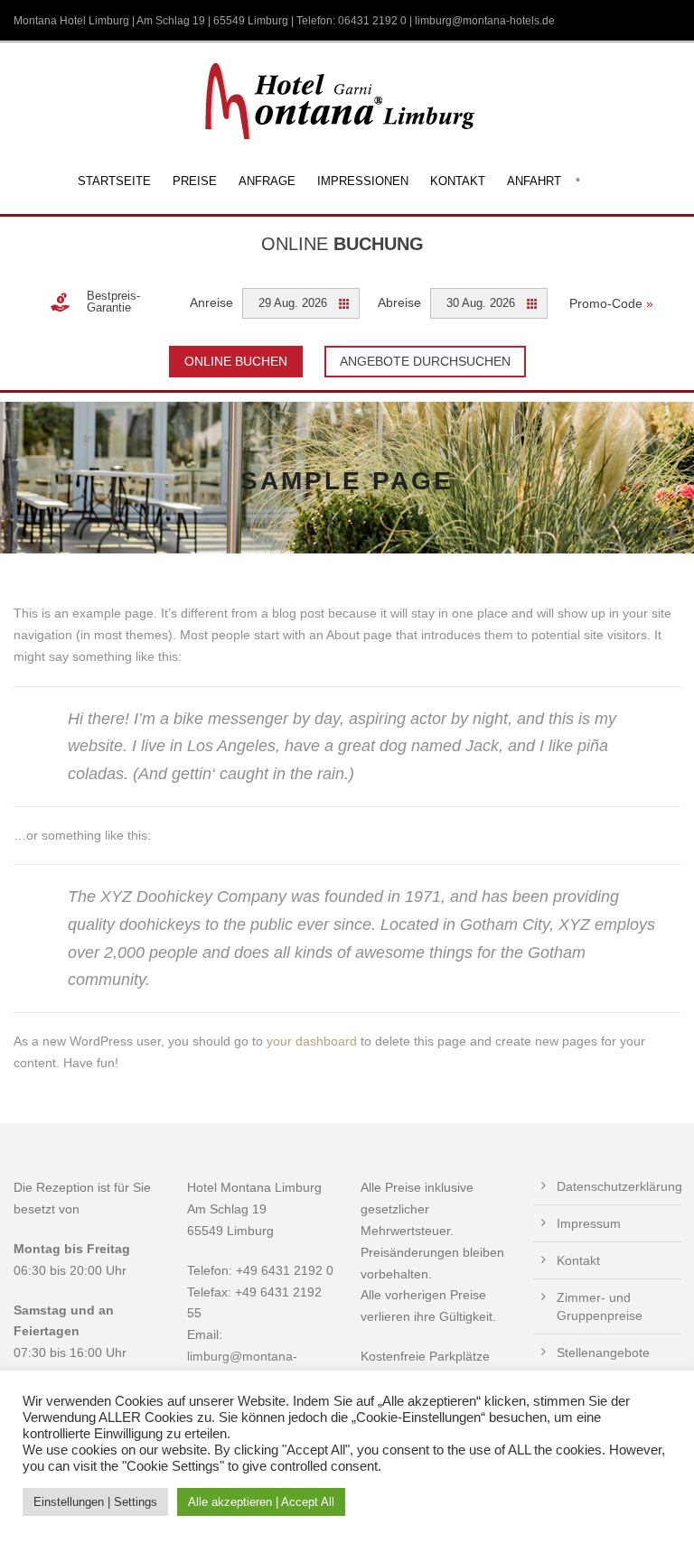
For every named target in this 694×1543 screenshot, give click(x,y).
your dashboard (312, 1041)
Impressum (589, 1223)
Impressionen (362, 181)
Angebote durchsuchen (425, 361)
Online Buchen (235, 361)
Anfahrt (534, 181)
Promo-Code (611, 303)
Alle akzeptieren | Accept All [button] (261, 1502)
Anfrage (267, 181)
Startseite (114, 181)
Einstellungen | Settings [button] (95, 1502)
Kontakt (457, 181)
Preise (195, 181)
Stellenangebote (603, 1352)
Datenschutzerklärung (619, 1186)
